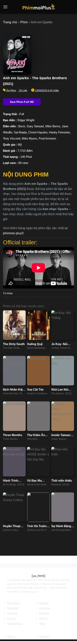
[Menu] (5, 7)
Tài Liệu (23, 90)
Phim (24, 22)
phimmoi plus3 (13, 233)
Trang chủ (10, 22)
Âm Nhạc (11, 90)
